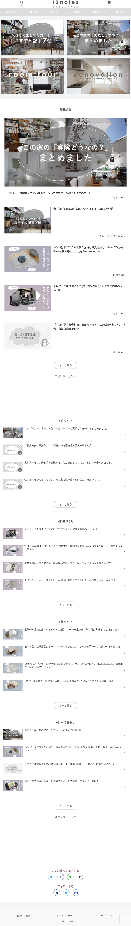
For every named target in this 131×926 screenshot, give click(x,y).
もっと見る (65, 365)
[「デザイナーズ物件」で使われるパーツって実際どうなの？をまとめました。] (98, 37)
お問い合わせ (23, 915)
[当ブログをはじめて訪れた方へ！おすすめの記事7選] (32, 37)
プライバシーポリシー (65, 915)
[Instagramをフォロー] (76, 892)
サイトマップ (107, 915)
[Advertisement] (65, 393)
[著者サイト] (57, 892)
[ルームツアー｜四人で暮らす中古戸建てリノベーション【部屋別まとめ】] (32, 75)
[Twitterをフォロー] (66, 892)
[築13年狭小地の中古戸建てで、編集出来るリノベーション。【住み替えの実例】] (98, 75)
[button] (121, 519)
